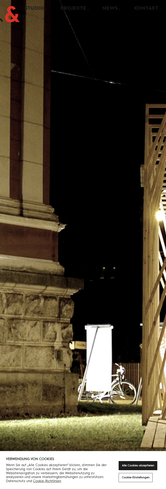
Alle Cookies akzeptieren (138, 465)
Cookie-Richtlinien (47, 481)
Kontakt (146, 8)
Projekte (73, 8)
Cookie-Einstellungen (136, 477)
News (110, 8)
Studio (34, 8)
